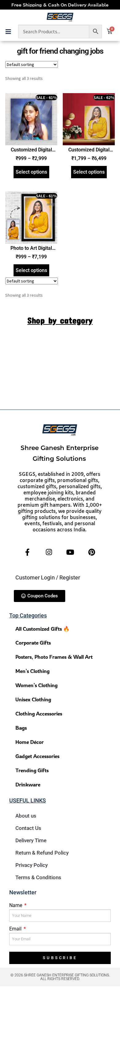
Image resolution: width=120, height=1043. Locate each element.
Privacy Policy (31, 865)
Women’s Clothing (36, 685)
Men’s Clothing (32, 671)
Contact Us (28, 828)
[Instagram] (49, 552)
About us (25, 816)
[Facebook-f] (27, 552)
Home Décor (29, 742)
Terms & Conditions (38, 877)
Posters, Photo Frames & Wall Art (54, 656)
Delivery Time (30, 840)
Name (16, 905)
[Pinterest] (91, 552)
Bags (21, 727)
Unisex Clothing (33, 699)
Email (16, 929)
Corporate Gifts (33, 642)
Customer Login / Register (47, 577)
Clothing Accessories (38, 713)
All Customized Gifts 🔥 (42, 628)
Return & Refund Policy (42, 853)
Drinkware (27, 784)
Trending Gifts (32, 770)
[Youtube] (70, 552)
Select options (31, 172)
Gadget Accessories (37, 756)
